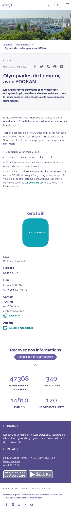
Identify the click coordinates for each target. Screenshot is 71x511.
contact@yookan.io (13, 311)
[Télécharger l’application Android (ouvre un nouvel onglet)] (41, 474)
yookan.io (34, 182)
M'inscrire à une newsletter (35, 357)
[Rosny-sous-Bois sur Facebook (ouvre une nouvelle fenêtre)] (6, 505)
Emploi (7, 60)
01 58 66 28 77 (11, 306)
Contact (9, 498)
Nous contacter (11, 461)
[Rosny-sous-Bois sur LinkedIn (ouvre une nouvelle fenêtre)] (25, 505)
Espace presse (21, 498)
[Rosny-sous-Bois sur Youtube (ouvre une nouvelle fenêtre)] (31, 505)
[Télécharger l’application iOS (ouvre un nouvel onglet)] (15, 474)
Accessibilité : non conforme (35, 495)
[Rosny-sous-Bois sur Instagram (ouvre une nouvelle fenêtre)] (13, 505)
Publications (36, 498)
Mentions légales (11, 495)
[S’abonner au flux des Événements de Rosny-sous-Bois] (48, 66)
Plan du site (56, 495)
